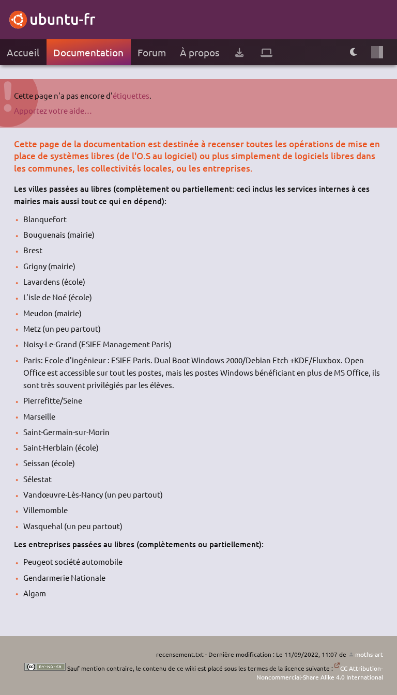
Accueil (23, 52)
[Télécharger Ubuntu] (239, 52)
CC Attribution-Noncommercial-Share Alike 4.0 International (319, 672)
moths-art (369, 654)
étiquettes (131, 95)
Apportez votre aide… (53, 110)
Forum (152, 52)
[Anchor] (19, 144)
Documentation (88, 52)
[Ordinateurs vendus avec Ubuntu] (266, 52)
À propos (199, 52)
